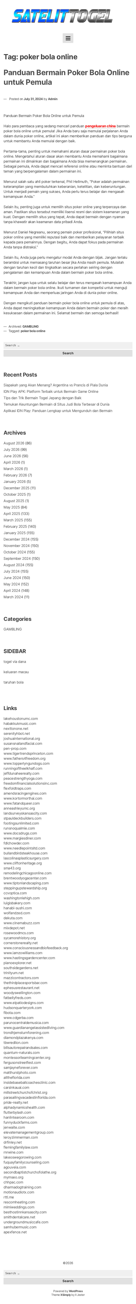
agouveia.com (15, 1167)
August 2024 (14, 565)
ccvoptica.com (15, 893)
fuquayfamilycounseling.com (26, 1162)
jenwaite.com (14, 1127)
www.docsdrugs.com (20, 833)
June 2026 (12, 456)
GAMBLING (30, 326)
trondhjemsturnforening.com (26, 1033)
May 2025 (12, 507)
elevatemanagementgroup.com (28, 1132)
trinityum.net (14, 973)
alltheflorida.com (17, 1077)
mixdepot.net (14, 928)
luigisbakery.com (17, 903)
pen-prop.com (15, 748)
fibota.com (12, 1013)
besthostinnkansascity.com (25, 1212)
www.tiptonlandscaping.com (26, 883)
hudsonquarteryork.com (23, 1008)
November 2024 (17, 546)
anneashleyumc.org (19, 808)
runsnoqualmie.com (19, 828)
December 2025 (16, 488)
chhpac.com (13, 1182)
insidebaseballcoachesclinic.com (29, 1082)
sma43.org (12, 868)
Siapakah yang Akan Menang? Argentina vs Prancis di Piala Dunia (56, 385)
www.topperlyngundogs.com (26, 763)
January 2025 (15, 533)
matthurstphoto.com (20, 1072)
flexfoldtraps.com (17, 788)
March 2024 (13, 597)
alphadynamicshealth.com (24, 1107)
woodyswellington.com (22, 993)
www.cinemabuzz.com (22, 923)
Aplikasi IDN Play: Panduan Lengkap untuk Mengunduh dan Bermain (58, 411)
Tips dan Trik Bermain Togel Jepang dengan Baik (42, 398)
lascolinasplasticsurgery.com (26, 858)
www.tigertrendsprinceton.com (28, 753)
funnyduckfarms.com (20, 1122)
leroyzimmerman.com (21, 1137)
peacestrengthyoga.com (23, 778)
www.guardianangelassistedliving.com (34, 1028)
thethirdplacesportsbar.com (25, 983)
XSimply (65, 1295)
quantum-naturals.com (21, 1052)
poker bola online (33, 331)
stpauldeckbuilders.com (22, 818)
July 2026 (11, 449)
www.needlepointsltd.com (24, 848)
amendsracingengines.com (25, 793)
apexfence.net (15, 1232)
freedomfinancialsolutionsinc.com (30, 783)
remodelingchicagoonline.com (28, 873)
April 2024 (12, 590)
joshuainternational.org (22, 738)
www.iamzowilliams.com (23, 953)
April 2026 (12, 462)
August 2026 (14, 443)
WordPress (76, 1291)
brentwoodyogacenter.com (25, 878)
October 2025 (15, 494)
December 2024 (17, 539)
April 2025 (12, 514)
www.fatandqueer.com (22, 803)
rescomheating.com (19, 1202)
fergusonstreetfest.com (22, 1062)
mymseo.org (13, 1177)
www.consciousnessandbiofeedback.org (36, 948)
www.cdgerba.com (18, 1018)
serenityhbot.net (17, 733)
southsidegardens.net (21, 968)
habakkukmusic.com (20, 723)
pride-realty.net (16, 1102)
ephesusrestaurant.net (21, 988)
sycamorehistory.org (20, 938)
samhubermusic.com (20, 1227)
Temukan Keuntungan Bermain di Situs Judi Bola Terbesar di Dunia (56, 404)
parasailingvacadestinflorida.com (29, 1097)
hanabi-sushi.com (18, 908)
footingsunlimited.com (21, 823)
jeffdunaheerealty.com (21, 773)
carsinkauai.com (16, 1087)
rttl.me (9, 1197)
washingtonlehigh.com (21, 898)
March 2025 (13, 520)
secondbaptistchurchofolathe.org (30, 1172)
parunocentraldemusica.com (26, 1023)
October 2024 (15, 552)
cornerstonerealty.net (21, 943)
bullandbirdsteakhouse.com (25, 853)
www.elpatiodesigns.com (23, 1003)
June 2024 (12, 578)
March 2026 (13, 469)
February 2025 (15, 526)
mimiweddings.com (19, 1207)
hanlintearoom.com (19, 1117)
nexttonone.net (16, 728)
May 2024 (12, 584)
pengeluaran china (100, 126)
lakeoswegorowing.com (22, 1157)
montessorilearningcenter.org (27, 1057)
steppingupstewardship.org (25, 888)
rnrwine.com (13, 1152)
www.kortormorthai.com (23, 798)
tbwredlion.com (16, 1042)
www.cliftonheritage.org (23, 863)
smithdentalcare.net (19, 1217)
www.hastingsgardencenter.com (29, 958)
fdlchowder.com (16, 843)
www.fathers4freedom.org (25, 758)
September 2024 (17, 558)
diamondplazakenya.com (23, 1038)
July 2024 (12, 571)
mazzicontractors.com (21, 978)
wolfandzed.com (17, 913)
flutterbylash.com (17, 1112)
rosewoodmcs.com (19, 933)
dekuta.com (13, 918)
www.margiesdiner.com (22, 838)
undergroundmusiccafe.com (26, 1222)
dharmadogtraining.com (22, 1187)
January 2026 (15, 481)
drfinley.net (13, 1142)
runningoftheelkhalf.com (23, 768)
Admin (53, 99)
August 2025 (14, 501)
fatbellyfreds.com (17, 998)
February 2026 (15, 475)
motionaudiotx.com (19, 1192)
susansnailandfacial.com (23, 743)
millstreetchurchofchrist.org (25, 1092)
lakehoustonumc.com (21, 718)
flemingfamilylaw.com (21, 1147)
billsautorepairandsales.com (26, 1047)
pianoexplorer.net (18, 963)
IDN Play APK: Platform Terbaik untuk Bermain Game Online (51, 391)
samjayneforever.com (21, 1067)
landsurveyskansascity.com (25, 813)
